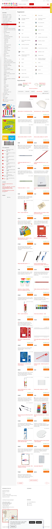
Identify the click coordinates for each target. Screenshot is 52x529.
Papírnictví (4, 24)
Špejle (5, 80)
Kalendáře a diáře (6, 94)
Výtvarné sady (6, 89)
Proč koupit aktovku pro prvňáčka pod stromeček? (8, 191)
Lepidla (5, 77)
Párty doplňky (5, 93)
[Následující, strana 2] (47, 483)
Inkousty (5, 58)
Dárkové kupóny (5, 101)
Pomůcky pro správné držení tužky (10, 29)
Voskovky (5, 51)
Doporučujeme (20, 91)
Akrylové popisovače (7, 44)
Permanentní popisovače (8, 36)
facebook (30, 503)
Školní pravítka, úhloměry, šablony (10, 62)
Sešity (5, 54)
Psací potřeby (6, 25)
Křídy (5, 83)
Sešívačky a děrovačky (7, 65)
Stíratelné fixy (6, 35)
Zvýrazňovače (6, 53)
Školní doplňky (5, 22)
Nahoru (20, 483)
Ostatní (4, 95)
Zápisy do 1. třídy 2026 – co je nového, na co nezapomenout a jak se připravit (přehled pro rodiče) (8, 187)
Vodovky (5, 70)
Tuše (4, 57)
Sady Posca (6, 39)
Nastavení (13, 526)
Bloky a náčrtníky (7, 55)
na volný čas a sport (6, 20)
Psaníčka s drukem (7, 64)
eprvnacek (30, 505)
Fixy (4, 33)
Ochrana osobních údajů (6, 494)
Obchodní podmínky (25, 0)
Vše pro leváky (5, 97)
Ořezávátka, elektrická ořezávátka (9, 28)
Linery (5, 43)
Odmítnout (32, 522)
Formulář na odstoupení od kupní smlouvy (9, 495)
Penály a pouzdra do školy (7, 21)
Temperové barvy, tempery (8, 69)
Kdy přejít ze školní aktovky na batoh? (7, 184)
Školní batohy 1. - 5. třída (7, 17)
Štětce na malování (7, 68)
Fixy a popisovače (7, 32)
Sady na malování (7, 50)
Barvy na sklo (6, 86)
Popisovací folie (6, 75)
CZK (44, 0)
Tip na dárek (5, 98)
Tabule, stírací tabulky (7, 59)
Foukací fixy (6, 42)
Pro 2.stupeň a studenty (7, 18)
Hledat (31, 4)
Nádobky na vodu (7, 72)
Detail (47, 269)
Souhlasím (39, 522)
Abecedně (46, 91)
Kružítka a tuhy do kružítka (8, 61)
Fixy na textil (6, 46)
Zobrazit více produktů (33, 88)
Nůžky (5, 82)
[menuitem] (6, 7)
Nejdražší (33, 91)
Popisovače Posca (7, 38)
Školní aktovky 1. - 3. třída (7, 16)
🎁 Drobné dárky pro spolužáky (8, 100)
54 (48, 483)
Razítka (5, 87)
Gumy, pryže (6, 27)
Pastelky (5, 31)
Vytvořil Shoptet (47, 526)
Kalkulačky (5, 66)
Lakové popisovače (7, 47)
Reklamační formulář (5, 496)
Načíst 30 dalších (33, 480)
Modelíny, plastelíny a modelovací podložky (9, 79)
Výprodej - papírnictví (7, 91)
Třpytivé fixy (6, 40)
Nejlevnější (27, 91)
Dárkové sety (6, 90)
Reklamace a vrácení (5, 491)
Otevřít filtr (33, 96)
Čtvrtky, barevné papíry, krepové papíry (9, 74)
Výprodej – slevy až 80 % (7, 14)
